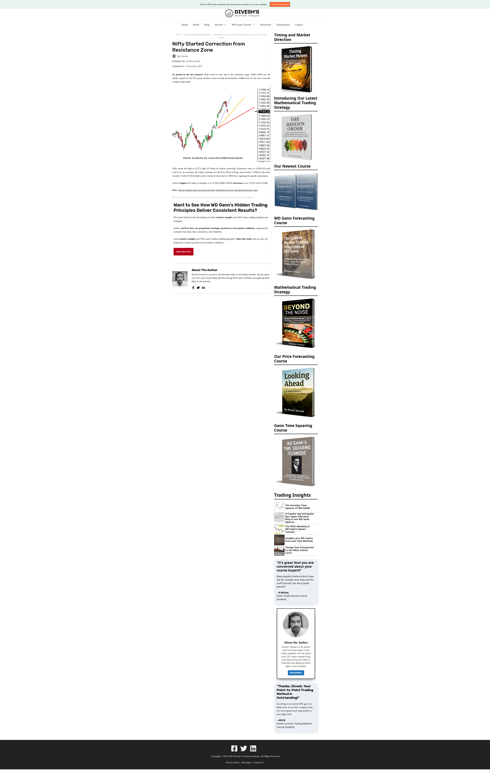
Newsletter (266, 24)
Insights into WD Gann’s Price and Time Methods (299, 539)
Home (182, 24)
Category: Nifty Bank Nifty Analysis (197, 35)
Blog (205, 24)
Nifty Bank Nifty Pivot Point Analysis (221, 204)
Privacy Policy (232, 762)
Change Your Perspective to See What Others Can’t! (299, 550)
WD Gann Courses (240, 24)
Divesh (184, 56)
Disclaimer (246, 762)
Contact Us (259, 762)
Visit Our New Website (283, 4)
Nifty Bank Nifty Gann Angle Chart (190, 204)
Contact (301, 24)
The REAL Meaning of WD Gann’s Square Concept (297, 529)
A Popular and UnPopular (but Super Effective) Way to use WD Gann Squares (299, 517)
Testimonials (284, 24)
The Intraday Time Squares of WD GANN (297, 507)
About (194, 24)
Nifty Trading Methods (247, 204)
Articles (217, 24)
